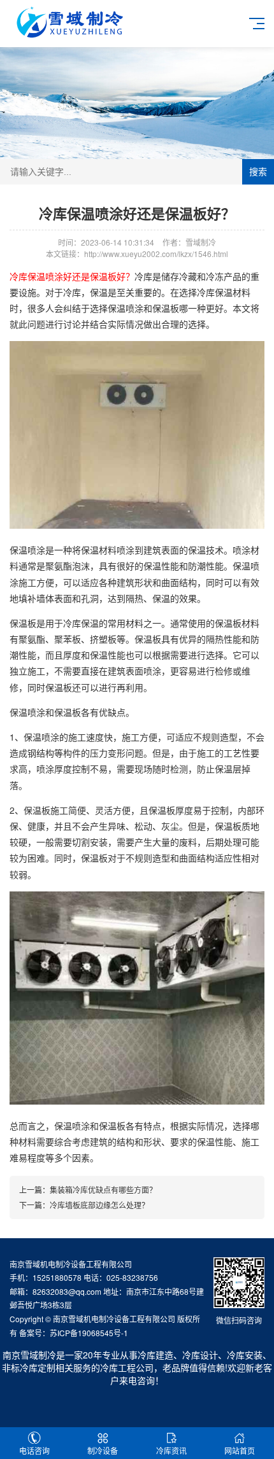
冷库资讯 (171, 1450)
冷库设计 (200, 1354)
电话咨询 (34, 1450)
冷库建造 (155, 1354)
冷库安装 (245, 1354)
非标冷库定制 (28, 1367)
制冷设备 (102, 1450)
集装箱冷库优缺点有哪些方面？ (103, 1189)
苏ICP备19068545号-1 (89, 1332)
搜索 (258, 172)
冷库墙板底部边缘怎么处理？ (99, 1204)
